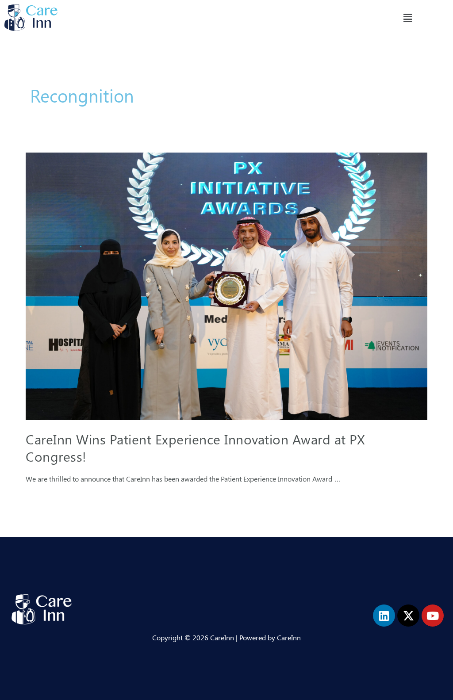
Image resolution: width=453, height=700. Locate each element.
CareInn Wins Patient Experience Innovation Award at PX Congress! (195, 447)
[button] (407, 17)
